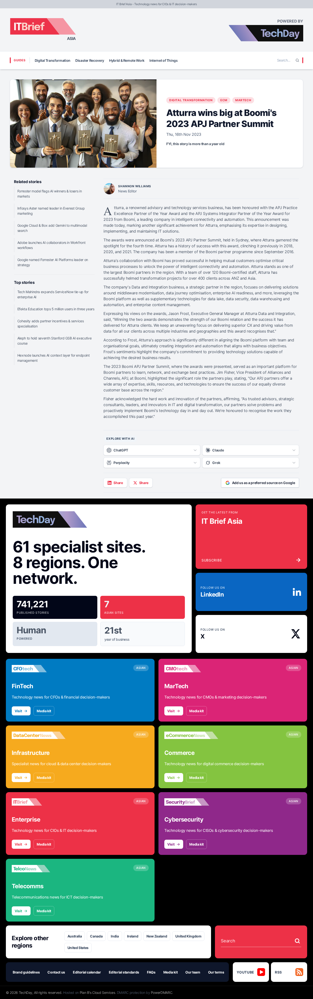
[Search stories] (297, 941)
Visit (18, 711)
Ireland (132, 936)
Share (118, 483)
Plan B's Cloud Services (97, 992)
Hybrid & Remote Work (127, 60)
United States (78, 948)
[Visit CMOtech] (191, 669)
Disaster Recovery (89, 60)
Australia (74, 936)
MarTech (243, 100)
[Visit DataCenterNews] (39, 735)
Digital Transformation (52, 60)
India (115, 936)
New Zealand (156, 936)
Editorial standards (124, 972)
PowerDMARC (161, 992)
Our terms (216, 972)
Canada (96, 936)
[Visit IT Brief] (39, 802)
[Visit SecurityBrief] (191, 802)
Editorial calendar (87, 972)
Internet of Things (163, 60)
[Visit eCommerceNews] (191, 735)
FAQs (151, 972)
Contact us (56, 972)
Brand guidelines (26, 972)
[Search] (297, 60)
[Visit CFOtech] (39, 669)
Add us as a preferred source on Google (263, 483)
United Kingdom (188, 936)
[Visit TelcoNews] (39, 869)
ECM (223, 100)
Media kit (44, 711)
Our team (192, 972)
